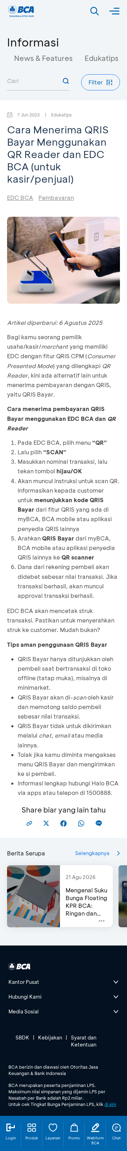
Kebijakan (50, 1037)
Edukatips (102, 58)
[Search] (94, 11)
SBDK (22, 1037)
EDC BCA (20, 197)
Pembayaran (56, 197)
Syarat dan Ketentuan (83, 1041)
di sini (110, 1104)
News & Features (43, 58)
